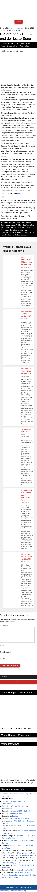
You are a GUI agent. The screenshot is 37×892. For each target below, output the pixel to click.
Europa (22, 227)
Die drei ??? (14, 227)
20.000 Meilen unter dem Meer (26, 432)
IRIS (12, 799)
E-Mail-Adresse (6, 652)
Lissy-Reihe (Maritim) (26, 870)
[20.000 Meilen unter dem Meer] (12, 435)
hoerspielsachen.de (24, 887)
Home (12, 28)
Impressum (4, 891)
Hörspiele (19, 28)
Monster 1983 (17, 813)
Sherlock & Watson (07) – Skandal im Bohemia (19, 855)
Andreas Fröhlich (15, 225)
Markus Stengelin (7, 46)
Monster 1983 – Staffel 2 (21, 811)
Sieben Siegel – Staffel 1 (21, 818)
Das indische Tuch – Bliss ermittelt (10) (26, 371)
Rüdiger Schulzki (21, 235)
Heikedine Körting (16, 230)
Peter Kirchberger (7, 235)
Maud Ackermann (16, 232)
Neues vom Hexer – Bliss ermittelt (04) (26, 556)
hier (18, 193)
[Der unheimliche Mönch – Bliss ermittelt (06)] (12, 263)
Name (2, 645)
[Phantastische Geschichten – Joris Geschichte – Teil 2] (12, 496)
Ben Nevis (26, 225)
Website (3, 658)
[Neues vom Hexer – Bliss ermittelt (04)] (12, 560)
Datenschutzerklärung (18, 891)
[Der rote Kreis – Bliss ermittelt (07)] (12, 317)
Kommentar (4, 625)
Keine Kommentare (22, 46)
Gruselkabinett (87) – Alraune (12, 863)
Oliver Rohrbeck (30, 232)
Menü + (18, 22)
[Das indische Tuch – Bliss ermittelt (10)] (12, 374)
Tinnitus (15, 816)
